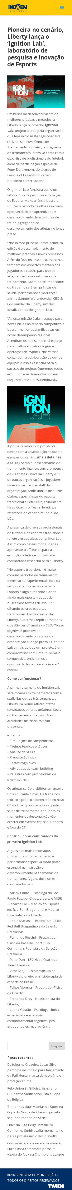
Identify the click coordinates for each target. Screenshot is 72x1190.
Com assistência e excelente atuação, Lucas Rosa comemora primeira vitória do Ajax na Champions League (35, 1149)
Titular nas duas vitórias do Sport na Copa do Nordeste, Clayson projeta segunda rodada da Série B (35, 1112)
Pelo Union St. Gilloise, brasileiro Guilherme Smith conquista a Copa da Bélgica (33, 1094)
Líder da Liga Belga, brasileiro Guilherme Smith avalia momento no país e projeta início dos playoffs (35, 1130)
